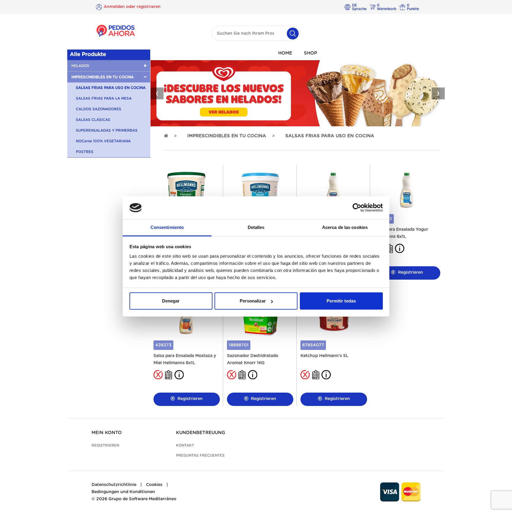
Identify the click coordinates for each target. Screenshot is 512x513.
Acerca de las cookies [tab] (345, 227)
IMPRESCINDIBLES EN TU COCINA (226, 136)
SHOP (310, 53)
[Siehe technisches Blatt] (168, 374)
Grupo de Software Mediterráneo (142, 499)
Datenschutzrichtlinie (114, 485)
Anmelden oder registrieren (132, 7)
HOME (285, 53)
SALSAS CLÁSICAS (93, 120)
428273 (163, 345)
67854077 (313, 345)
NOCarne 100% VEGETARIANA (103, 141)
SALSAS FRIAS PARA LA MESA (104, 98)
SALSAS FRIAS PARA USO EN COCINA (110, 88)
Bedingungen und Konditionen (123, 492)
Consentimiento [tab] (167, 227)
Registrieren (410, 272)
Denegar (171, 300)
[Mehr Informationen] (399, 248)
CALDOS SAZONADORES (98, 109)
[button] (108, 65)
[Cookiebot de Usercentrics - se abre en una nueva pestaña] (357, 207)
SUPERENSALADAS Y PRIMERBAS (106, 130)
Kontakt (185, 445)
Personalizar (253, 300)
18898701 (239, 345)
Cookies (154, 485)
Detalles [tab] (256, 227)
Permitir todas (341, 300)
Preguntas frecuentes (200, 455)
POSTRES (84, 152)
